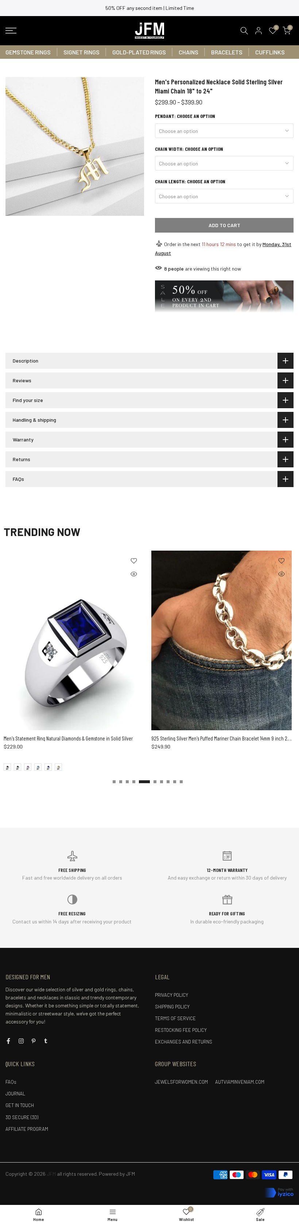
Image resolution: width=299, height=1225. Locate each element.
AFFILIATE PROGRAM (26, 1129)
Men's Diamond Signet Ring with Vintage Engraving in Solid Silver (85, 738)
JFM (130, 1174)
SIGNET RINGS (81, 52)
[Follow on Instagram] (21, 1041)
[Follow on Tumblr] (45, 1041)
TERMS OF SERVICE (175, 1018)
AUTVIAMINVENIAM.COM (239, 1082)
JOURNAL (15, 1093)
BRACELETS (226, 52)
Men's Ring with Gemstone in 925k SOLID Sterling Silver (222, 738)
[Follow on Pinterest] (33, 1041)
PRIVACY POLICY (171, 995)
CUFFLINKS (270, 52)
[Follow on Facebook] (8, 1041)
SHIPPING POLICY (172, 1007)
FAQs (10, 1082)
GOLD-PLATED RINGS (139, 52)
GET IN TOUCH (19, 1105)
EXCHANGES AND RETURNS (183, 1042)
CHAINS (188, 52)
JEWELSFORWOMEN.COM (181, 1082)
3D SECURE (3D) (21, 1117)
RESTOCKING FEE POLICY (181, 1030)
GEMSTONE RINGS (28, 52)
